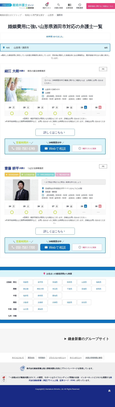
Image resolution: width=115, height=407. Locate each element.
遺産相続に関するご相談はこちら (100, 6)
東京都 (25, 288)
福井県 (25, 295)
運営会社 (31, 357)
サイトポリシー (76, 357)
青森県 (25, 282)
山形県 (84, 282)
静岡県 (40, 295)
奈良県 (84, 302)
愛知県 (55, 295)
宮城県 (55, 282)
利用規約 (41, 357)
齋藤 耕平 (24, 168)
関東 (15, 288)
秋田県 (69, 282)
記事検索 (69, 7)
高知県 (40, 309)
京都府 (40, 302)
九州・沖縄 (12, 315)
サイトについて (18, 357)
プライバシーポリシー (57, 357)
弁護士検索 (58, 7)
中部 (15, 295)
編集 (106, 47)
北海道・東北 (11, 282)
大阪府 (25, 302)
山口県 (25, 309)
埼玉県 (55, 288)
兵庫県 (55, 302)
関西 (15, 302)
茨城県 (84, 288)
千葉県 (69, 288)
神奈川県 (40, 288)
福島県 (98, 282)
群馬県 (98, 288)
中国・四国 (12, 309)
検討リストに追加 (89, 148)
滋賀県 (69, 302)
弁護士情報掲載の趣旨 (94, 357)
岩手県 (40, 282)
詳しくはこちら (53, 132)
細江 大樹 (25, 70)
